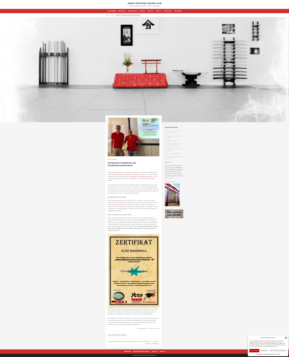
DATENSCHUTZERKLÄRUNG (269, 354)
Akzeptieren (254, 350)
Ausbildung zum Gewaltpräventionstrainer (142, 176)
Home (108, 15)
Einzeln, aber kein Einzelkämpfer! (173, 153)
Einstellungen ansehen (278, 350)
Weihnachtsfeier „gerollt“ (171, 141)
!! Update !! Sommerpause (152, 344)
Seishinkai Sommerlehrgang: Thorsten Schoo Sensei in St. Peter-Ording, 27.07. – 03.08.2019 (133, 342)
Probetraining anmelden (132, 193)
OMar (115, 159)
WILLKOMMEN (112, 11)
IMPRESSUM (178, 11)
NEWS (113, 15)
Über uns (168, 162)
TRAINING (142, 11)
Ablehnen (264, 350)
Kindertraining (123, 206)
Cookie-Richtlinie (259, 354)
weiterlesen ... (171, 178)
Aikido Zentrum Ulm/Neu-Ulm (144, 3)
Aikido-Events (132, 11)
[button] (286, 338)
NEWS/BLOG (122, 11)
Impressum (278, 354)
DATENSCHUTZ (167, 11)
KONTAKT (158, 11)
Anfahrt (162, 351)
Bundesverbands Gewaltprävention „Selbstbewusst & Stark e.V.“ (130, 174)
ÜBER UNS (150, 11)
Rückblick (123, 335)
